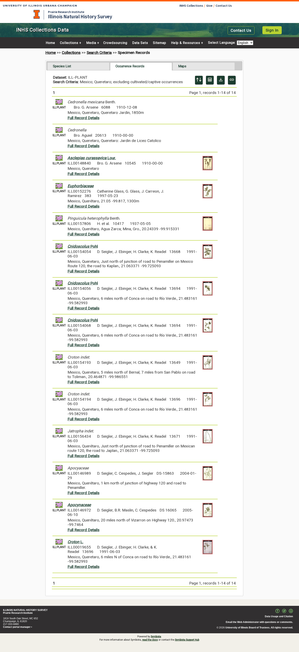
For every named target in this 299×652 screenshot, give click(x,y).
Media (91, 43)
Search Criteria (99, 52)
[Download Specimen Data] (221, 80)
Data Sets (140, 43)
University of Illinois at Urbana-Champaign (37, 14)
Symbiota (156, 636)
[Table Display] (210, 80)
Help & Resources (185, 43)
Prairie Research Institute (66, 12)
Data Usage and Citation (279, 616)
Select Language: (222, 43)
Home (50, 43)
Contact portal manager (17, 627)
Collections (69, 43)
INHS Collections (191, 5)
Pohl (83, 246)
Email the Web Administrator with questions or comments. (259, 622)
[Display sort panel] (199, 80)
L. (75, 542)
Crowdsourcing (115, 43)
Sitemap (159, 43)
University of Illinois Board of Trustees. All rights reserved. (259, 627)
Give (209, 5)
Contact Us (224, 5)
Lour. (92, 158)
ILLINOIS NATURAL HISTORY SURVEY (25, 610)
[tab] (78, 66)
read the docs (150, 639)
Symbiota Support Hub (187, 639)
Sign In (272, 30)
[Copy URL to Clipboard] (232, 80)
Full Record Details (83, 118)
